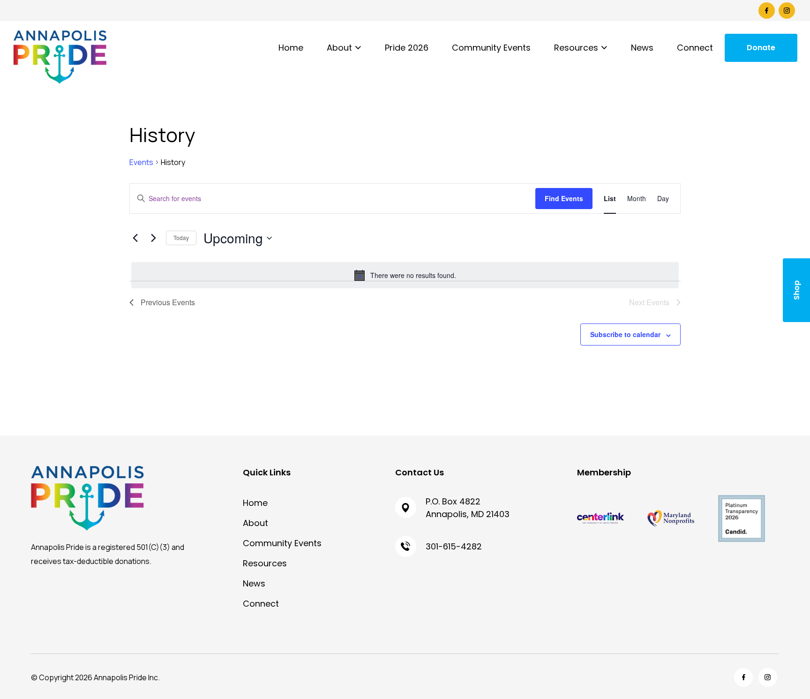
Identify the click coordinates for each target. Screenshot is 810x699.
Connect (695, 47)
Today (181, 237)
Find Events (564, 198)
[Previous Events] (135, 238)
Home (290, 47)
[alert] (405, 275)
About (339, 47)
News (642, 47)
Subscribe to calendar (625, 334)
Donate (761, 47)
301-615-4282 (454, 546)
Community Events (491, 47)
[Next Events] (153, 238)
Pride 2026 (406, 47)
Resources (576, 47)
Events (141, 162)
